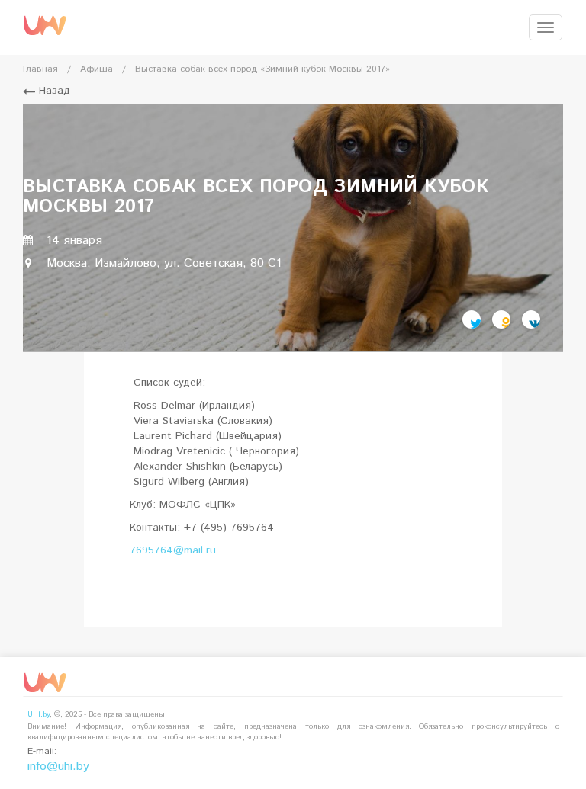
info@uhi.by (58, 766)
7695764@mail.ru (173, 550)
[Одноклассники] (501, 319)
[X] (471, 319)
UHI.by (38, 714)
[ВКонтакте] (531, 319)
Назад (52, 90)
